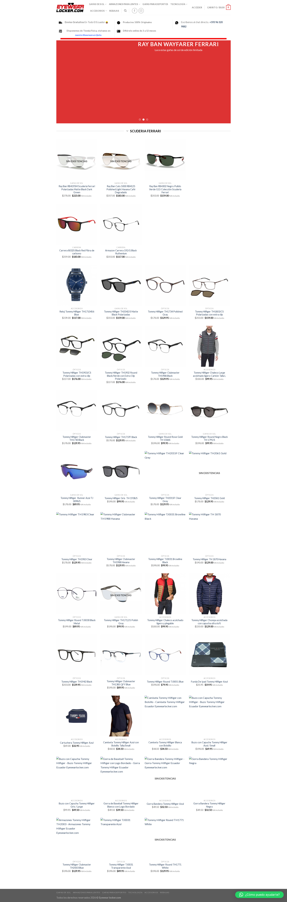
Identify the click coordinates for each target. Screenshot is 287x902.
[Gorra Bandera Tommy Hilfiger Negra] (209, 777)
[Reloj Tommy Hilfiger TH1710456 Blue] (76, 285)
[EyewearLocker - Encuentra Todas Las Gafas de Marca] (70, 7)
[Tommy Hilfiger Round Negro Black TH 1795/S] (209, 410)
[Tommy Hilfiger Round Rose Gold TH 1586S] (165, 410)
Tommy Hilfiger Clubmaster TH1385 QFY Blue (121, 683)
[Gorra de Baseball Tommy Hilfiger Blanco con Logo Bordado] (121, 777)
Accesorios (97, 10)
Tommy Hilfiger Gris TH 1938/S (121, 498)
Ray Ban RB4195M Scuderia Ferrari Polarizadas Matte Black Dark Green (77, 189)
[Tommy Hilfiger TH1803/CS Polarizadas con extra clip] (209, 285)
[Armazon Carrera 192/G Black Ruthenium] (121, 224)
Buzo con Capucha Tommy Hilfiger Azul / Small (209, 744)
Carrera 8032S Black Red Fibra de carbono (76, 252)
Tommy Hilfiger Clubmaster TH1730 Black (76, 438)
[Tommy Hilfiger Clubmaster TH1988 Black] (165, 346)
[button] (259, 894)
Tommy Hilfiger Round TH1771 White (165, 866)
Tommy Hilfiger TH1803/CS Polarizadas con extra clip (209, 313)
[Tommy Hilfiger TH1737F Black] (121, 410)
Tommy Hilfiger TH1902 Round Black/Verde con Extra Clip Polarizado (121, 375)
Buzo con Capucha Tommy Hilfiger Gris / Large (77, 805)
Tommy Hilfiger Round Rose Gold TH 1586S (165, 438)
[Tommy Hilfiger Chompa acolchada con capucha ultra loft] (209, 593)
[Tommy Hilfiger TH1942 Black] (76, 654)
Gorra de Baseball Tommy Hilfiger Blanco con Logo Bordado (121, 805)
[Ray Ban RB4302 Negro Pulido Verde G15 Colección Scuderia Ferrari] (165, 159)
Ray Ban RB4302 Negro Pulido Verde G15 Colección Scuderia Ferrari (165, 189)
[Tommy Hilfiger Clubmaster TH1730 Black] (76, 410)
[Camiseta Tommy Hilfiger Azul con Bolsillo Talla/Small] (121, 716)
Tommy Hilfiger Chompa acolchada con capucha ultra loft (209, 622)
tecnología (177, 4)
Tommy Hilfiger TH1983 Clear (76, 559)
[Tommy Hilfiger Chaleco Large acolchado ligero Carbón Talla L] (209, 346)
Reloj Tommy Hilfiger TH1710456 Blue (76, 313)
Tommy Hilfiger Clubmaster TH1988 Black (165, 374)
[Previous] (64, 82)
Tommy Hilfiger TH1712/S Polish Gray (121, 622)
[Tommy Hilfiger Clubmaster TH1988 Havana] (121, 532)
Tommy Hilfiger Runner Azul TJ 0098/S (76, 500)
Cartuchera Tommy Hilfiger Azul (77, 742)
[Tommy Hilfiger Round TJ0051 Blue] (165, 654)
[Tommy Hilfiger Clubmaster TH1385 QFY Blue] (121, 654)
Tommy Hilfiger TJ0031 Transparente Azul (121, 866)
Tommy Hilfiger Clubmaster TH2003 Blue (76, 866)
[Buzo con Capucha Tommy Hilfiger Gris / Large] (76, 777)
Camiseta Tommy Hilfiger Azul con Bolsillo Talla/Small (121, 744)
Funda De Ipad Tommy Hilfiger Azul (209, 681)
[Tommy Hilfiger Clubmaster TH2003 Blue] (76, 838)
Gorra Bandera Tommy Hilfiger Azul (165, 803)
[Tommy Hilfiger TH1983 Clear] (76, 532)
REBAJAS (114, 10)
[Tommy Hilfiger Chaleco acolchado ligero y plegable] (165, 593)
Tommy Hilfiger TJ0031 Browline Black (165, 561)
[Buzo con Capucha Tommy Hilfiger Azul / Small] (209, 716)
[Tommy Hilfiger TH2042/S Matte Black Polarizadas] (121, 285)
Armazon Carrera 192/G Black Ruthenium (121, 252)
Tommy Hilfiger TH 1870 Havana (209, 559)
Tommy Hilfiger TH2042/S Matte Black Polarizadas (121, 313)
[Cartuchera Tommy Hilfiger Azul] (76, 716)
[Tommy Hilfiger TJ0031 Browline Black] (165, 532)
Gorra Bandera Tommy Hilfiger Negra (209, 805)
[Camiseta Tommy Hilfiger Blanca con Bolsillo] (165, 716)
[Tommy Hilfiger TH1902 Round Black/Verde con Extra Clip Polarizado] (121, 346)
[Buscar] (125, 10)
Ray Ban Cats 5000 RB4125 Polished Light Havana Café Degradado (120, 189)
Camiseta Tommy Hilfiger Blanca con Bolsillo (165, 744)
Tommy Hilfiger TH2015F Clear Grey (165, 500)
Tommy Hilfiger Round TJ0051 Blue (165, 681)
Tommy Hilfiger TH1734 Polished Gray (165, 313)
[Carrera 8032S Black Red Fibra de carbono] (76, 224)
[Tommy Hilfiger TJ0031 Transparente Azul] (121, 838)
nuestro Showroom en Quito (88, 35)
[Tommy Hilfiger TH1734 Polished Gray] (165, 285)
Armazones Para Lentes (123, 4)
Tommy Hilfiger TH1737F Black (121, 437)
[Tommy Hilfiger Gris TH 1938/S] (121, 471)
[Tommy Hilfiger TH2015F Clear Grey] (165, 471)
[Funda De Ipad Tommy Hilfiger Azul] (209, 654)
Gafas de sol (96, 4)
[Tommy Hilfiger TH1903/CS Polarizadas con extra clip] (76, 346)
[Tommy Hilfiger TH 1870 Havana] (209, 532)
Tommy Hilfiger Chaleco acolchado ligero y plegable (165, 622)
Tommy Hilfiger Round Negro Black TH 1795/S (209, 438)
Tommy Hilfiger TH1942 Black (76, 681)
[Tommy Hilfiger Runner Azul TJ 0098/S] (76, 471)
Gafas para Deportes (155, 4)
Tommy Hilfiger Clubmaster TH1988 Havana (121, 561)
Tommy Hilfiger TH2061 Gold (209, 498)
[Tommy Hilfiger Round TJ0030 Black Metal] (76, 593)
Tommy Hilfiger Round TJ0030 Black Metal (77, 622)
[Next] (223, 82)
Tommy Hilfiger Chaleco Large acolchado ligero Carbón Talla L (209, 374)
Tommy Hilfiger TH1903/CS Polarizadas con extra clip (76, 374)
